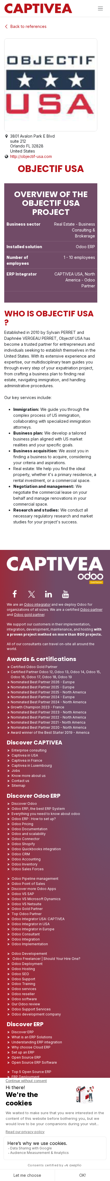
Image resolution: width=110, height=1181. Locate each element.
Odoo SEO (20, 974)
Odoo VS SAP (23, 894)
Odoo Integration (26, 939)
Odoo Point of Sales (28, 884)
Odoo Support (23, 979)
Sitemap (18, 785)
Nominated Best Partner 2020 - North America (48, 727)
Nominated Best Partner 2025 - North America (48, 692)
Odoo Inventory (25, 864)
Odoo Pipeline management (35, 878)
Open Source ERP (26, 1057)
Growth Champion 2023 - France (37, 707)
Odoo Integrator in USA (31, 924)
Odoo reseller (23, 994)
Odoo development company (36, 1014)
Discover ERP (23, 1032)
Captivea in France (27, 760)
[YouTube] (65, 594)
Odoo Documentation (29, 829)
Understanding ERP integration (37, 1042)
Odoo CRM (21, 854)
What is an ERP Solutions (32, 1037)
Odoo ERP (85, 246)
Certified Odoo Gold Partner (34, 667)
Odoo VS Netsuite (26, 904)
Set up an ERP (23, 1052)
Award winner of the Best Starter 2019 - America (50, 732)
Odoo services (24, 989)
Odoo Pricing (22, 824)
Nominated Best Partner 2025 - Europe (42, 687)
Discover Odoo (24, 803)
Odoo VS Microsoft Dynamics (36, 899)
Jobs (16, 770)
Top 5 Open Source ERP (31, 1072)
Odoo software (24, 999)
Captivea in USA (25, 755)
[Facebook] (15, 594)
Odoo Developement (29, 953)
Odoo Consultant (26, 934)
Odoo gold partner (29, 614)
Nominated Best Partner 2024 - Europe (43, 697)
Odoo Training (23, 984)
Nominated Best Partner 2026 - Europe (43, 682)
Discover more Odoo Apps (34, 889)
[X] (31, 594)
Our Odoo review (26, 1004)
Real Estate (64, 224)
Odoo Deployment (27, 964)
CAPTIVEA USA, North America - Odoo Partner (74, 280)
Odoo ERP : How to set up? (34, 819)
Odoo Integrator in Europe (33, 929)
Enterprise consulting (29, 750)
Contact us (20, 781)
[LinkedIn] (48, 594)
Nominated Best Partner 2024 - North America (48, 702)
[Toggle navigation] (100, 8)
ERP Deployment (25, 1077)
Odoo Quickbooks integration (36, 849)
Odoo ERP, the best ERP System (38, 809)
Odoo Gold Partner (27, 909)
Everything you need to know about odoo (46, 814)
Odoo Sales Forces (28, 869)
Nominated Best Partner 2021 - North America (48, 722)
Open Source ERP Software (34, 1062)
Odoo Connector (25, 839)
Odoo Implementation (30, 944)
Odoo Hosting (23, 969)
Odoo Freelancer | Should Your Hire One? (46, 959)
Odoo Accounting (26, 859)
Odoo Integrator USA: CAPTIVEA (38, 919)
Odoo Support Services (31, 1009)
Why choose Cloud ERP (31, 1047)
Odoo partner (91, 609)
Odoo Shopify (23, 844)
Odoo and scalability (29, 834)
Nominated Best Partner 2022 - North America (48, 717)
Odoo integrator (37, 604)
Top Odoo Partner (26, 914)
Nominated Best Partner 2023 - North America (48, 712)
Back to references (28, 26)
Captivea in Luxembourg (32, 765)
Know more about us (29, 776)
